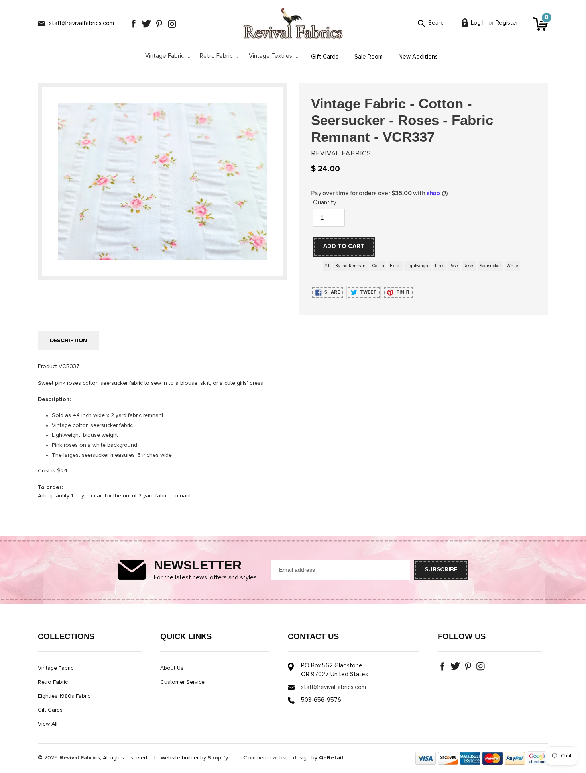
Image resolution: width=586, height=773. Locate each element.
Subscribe (441, 570)
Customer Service (182, 682)
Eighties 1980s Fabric (64, 696)
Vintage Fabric (55, 668)
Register (507, 23)
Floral (395, 266)
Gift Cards (50, 710)
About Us (171, 668)
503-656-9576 (321, 700)
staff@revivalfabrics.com (81, 23)
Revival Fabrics (79, 758)
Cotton (378, 266)
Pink (439, 266)
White (512, 266)
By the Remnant (351, 266)
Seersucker (490, 266)
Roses (469, 266)
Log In (479, 23)
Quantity (324, 202)
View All (47, 724)
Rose (453, 266)
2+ (327, 266)
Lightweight (417, 266)
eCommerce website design (275, 758)
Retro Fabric (53, 682)
